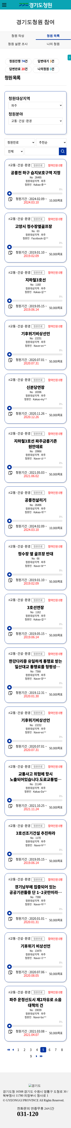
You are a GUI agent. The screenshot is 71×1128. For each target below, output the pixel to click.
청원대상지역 (19, 98)
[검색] (62, 151)
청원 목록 (53, 35)
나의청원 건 (46, 68)
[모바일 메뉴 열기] (4, 5)
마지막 (41, 1057)
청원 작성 (17, 35)
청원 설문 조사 (18, 44)
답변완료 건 (18, 68)
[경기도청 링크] (34, 1086)
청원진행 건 (18, 61)
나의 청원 (53, 44)
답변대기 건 (46, 61)
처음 (8, 1051)
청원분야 (16, 114)
